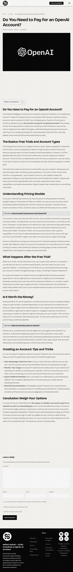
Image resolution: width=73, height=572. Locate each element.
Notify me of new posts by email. (13, 511)
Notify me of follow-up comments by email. (16, 507)
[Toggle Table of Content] (21, 102)
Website (51, 492)
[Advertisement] (36, 86)
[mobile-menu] (68, 3)
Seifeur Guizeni (8, 29)
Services (29, 533)
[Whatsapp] (66, 538)
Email (27, 492)
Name (5, 492)
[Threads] (61, 538)
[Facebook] (61, 534)
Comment (6, 466)
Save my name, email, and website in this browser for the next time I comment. (26, 501)
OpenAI (16, 29)
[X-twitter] (66, 534)
